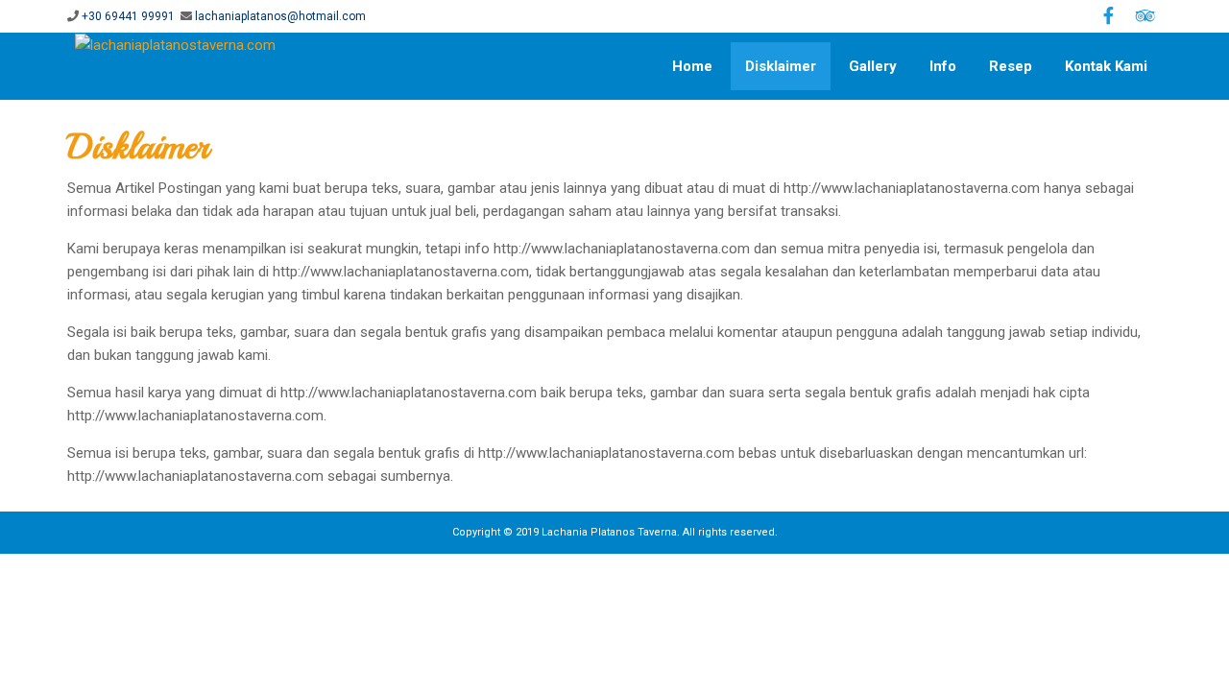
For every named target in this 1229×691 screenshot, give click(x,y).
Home (692, 66)
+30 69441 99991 (128, 16)
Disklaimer (780, 66)
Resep (1010, 66)
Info (942, 66)
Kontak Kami (1106, 66)
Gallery (873, 66)
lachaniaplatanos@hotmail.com (280, 16)
